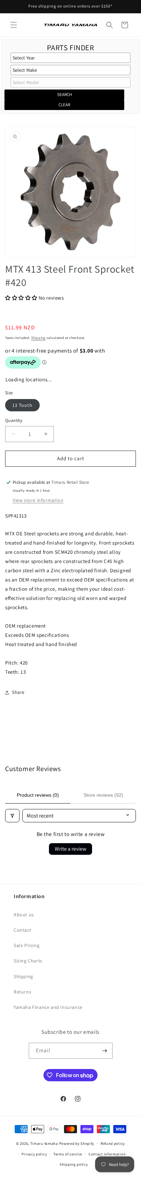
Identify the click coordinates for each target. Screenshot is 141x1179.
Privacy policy (34, 1154)
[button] (13, 24)
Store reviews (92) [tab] (103, 795)
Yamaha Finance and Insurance (48, 1007)
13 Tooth (22, 405)
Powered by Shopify (76, 1143)
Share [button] (18, 692)
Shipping (38, 337)
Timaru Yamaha (44, 1143)
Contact (22, 930)
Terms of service (67, 1154)
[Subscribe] (104, 1051)
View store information (38, 500)
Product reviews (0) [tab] (38, 795)
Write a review (70, 848)
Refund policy (113, 1143)
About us (24, 914)
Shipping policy (74, 1164)
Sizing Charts (28, 961)
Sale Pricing (26, 945)
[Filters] (12, 815)
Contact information (107, 1154)
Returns (22, 992)
